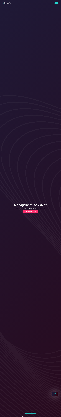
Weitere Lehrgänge (7, 416)
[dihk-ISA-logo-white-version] (8, 2)
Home (3, 416)
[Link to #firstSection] (30, 415)
